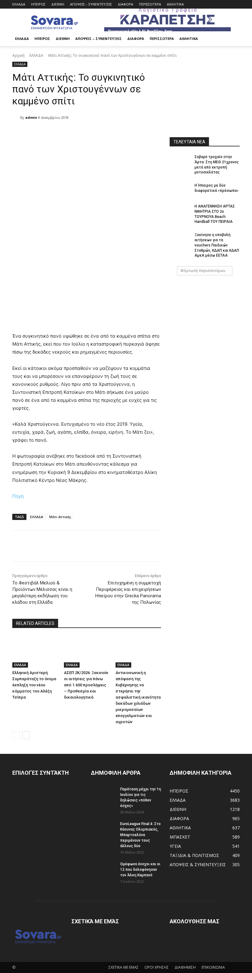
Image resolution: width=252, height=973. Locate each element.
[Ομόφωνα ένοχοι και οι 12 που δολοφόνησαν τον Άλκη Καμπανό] (103, 869)
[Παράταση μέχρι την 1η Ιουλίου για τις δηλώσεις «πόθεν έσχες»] (103, 795)
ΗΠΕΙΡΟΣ (38, 4)
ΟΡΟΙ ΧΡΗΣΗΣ (156, 967)
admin (31, 117)
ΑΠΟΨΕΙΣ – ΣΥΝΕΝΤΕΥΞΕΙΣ (91, 4)
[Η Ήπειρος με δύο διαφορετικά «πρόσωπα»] (180, 190)
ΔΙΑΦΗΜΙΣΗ (185, 967)
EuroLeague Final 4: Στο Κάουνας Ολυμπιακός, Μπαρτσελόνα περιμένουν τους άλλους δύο (140, 835)
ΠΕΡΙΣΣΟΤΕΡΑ (150, 4)
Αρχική (18, 55)
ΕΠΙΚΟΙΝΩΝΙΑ (213, 967)
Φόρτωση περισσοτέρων (202, 270)
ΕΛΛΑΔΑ (18, 4)
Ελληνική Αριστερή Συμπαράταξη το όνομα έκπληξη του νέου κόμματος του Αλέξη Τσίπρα (34, 685)
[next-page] (26, 735)
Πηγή (18, 496)
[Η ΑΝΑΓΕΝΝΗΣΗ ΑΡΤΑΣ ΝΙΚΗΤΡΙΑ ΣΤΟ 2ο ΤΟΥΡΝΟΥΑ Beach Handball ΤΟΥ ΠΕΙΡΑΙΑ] (180, 211)
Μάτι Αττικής (60, 516)
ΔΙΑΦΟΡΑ (125, 4)
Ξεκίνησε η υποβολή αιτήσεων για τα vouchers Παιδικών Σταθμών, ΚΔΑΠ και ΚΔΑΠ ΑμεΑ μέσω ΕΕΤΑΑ (217, 245)
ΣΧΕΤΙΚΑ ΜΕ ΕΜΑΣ (123, 967)
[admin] (16, 117)
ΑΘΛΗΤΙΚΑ (175, 4)
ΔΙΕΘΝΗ (57, 4)
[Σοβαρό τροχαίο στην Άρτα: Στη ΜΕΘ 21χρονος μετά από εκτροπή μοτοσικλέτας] (180, 161)
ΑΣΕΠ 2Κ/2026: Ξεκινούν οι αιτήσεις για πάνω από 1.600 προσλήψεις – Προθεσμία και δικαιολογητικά (86, 685)
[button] (232, 39)
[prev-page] (16, 735)
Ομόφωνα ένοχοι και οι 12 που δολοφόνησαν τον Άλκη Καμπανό (140, 869)
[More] (169, 546)
